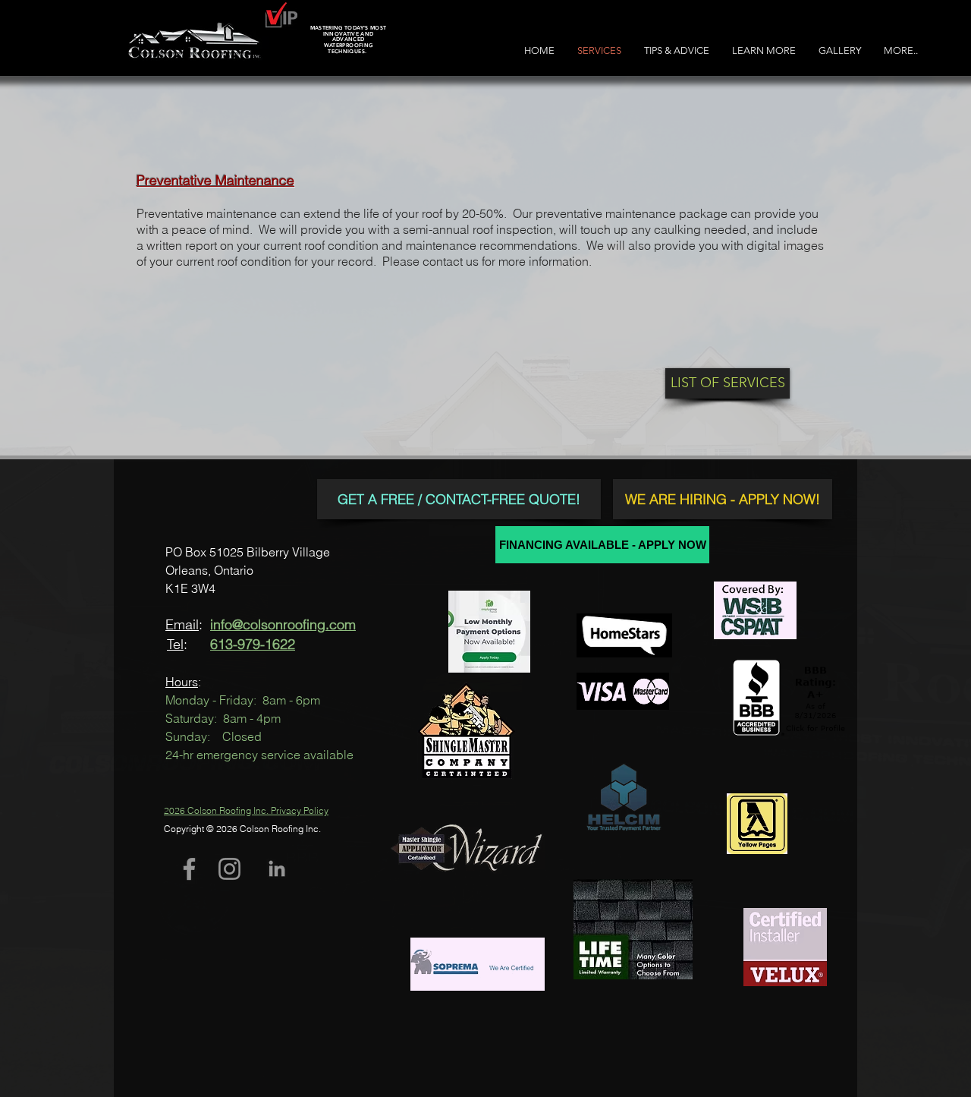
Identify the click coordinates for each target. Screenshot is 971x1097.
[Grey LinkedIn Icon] (277, 868)
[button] (764, 50)
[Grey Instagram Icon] (229, 869)
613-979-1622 (252, 644)
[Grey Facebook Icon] (189, 869)
